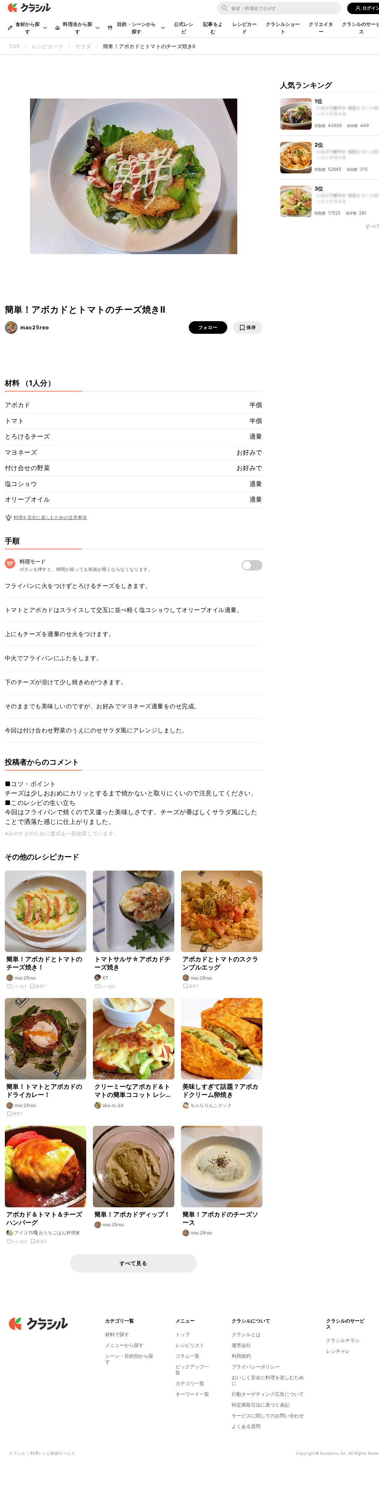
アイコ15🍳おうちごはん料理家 (47, 1232)
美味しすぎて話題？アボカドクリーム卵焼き (220, 1090)
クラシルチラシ (343, 1340)
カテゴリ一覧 (189, 1383)
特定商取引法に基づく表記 (260, 1405)
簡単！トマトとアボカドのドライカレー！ (44, 1090)
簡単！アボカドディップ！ (132, 1214)
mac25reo (34, 327)
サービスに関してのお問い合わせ (268, 1415)
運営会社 (241, 1345)
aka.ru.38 (113, 1105)
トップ (182, 1334)
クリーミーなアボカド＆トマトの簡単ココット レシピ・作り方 (132, 1091)
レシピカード (244, 27)
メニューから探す (124, 1345)
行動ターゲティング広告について (268, 1394)
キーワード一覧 (192, 1394)
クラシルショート (283, 27)
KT (106, 978)
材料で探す (117, 1334)
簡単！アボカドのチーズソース (220, 1218)
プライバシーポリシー (256, 1367)
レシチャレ (338, 1351)
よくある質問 (246, 1426)
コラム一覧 (187, 1356)
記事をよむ (213, 27)
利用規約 (241, 1356)
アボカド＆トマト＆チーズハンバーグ (44, 1218)
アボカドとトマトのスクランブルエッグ (220, 963)
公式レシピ (184, 27)
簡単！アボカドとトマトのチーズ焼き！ (44, 963)
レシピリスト (189, 1345)
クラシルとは (246, 1334)
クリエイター (321, 27)
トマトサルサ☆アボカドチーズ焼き (132, 963)
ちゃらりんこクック (211, 1105)
